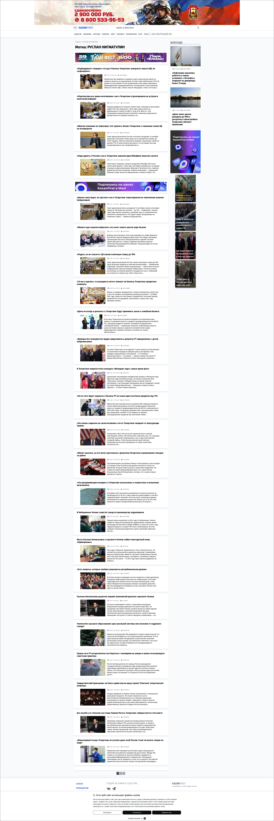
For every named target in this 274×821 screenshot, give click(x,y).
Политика (105, 34)
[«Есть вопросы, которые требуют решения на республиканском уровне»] (92, 580)
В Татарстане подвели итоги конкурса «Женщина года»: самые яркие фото (113, 368)
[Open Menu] (75, 27)
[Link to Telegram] (114, 789)
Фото (140, 34)
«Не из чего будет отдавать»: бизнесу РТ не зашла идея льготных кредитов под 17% (117, 396)
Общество (77, 34)
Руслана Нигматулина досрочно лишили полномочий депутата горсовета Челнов (115, 596)
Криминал (120, 34)
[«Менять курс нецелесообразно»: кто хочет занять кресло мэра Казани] (92, 238)
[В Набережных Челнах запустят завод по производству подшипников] (92, 523)
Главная (78, 42)
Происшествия (131, 34)
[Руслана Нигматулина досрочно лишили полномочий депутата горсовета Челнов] (92, 608)
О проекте (79, 783)
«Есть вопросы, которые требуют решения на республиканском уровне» (112, 569)
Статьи (146, 34)
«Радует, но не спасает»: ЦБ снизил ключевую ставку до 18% (106, 254)
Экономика (87, 34)
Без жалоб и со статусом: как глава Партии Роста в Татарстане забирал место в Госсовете (120, 713)
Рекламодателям (82, 788)
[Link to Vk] (108, 789)
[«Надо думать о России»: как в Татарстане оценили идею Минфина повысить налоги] (92, 167)
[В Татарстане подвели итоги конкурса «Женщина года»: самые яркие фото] (92, 380)
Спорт (113, 34)
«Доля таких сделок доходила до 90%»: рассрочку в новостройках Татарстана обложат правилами (184, 119)
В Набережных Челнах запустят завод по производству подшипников (110, 512)
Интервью (96, 34)
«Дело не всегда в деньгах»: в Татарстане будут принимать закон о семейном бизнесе (118, 311)
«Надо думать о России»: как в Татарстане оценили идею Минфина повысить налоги (117, 156)
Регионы (125, 546)
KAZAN (86, 27)
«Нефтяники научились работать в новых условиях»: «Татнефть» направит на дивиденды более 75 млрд (183, 78)
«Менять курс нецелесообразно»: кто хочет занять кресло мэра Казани (111, 227)
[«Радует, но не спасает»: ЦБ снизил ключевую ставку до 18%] (92, 265)
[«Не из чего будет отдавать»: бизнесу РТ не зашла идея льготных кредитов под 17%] (92, 407)
